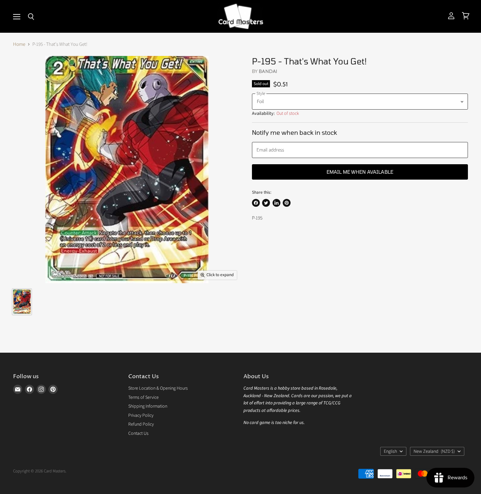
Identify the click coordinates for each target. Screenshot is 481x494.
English (390, 451)
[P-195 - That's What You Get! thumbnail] (21, 302)
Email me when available (360, 172)
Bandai (268, 71)
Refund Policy (141, 424)
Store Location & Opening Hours (158, 388)
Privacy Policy (140, 415)
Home (19, 44)
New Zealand (434, 451)
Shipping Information (147, 406)
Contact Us (138, 433)
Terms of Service (143, 397)
